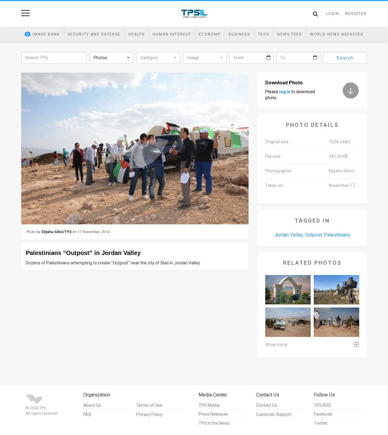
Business (239, 34)
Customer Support (274, 414)
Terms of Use (149, 405)
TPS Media (209, 405)
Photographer (278, 170)
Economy (210, 34)
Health (137, 34)
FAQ (87, 414)
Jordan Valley (288, 235)
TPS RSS (322, 405)
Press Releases (213, 414)
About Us (92, 405)
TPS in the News (214, 423)
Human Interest (172, 34)
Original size (277, 141)
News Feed (289, 34)
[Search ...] (315, 14)
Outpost (313, 235)
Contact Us (266, 405)
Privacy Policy (149, 414)
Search (345, 58)
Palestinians (337, 235)
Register (356, 14)
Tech (263, 34)
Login (332, 14)
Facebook (323, 414)
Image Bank (46, 34)
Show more (276, 344)
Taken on (274, 185)
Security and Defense (94, 34)
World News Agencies (336, 34)
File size (272, 156)
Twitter (321, 423)
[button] (111, 57)
